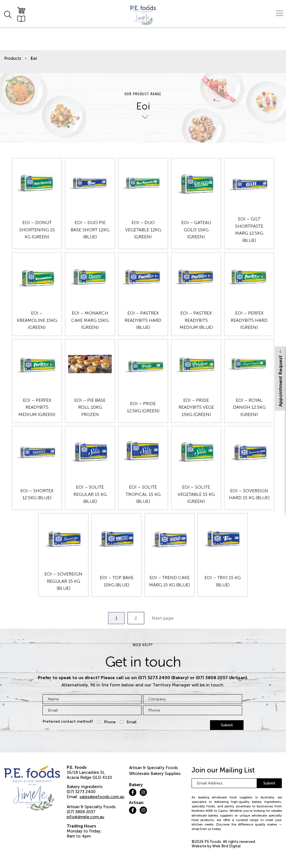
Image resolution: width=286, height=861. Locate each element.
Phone (110, 722)
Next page (162, 618)
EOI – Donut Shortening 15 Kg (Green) (37, 229)
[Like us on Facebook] (132, 792)
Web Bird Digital (226, 846)
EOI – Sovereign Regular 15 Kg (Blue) (63, 581)
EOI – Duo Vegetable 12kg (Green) (143, 229)
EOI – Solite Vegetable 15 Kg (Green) (196, 494)
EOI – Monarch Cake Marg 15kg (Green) (90, 320)
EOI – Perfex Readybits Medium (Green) (36, 407)
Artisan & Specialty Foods (153, 767)
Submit (227, 725)
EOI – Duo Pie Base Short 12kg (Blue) (90, 229)
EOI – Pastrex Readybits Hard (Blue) (143, 320)
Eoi (34, 58)
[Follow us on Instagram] (143, 792)
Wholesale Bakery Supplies (155, 773)
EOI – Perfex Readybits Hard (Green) (249, 320)
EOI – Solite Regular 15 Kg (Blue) (90, 494)
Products (12, 58)
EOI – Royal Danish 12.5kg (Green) (249, 407)
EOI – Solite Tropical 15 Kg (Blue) (143, 494)
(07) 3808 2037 (81, 811)
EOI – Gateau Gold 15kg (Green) (196, 229)
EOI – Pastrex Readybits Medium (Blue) (196, 320)
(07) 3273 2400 (81, 791)
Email (132, 722)
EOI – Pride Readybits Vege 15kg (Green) (196, 407)
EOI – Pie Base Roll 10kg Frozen (90, 407)
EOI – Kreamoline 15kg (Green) (37, 320)
